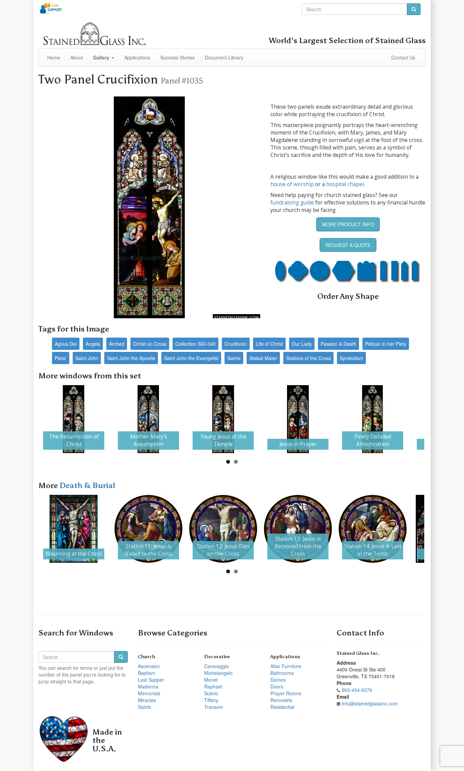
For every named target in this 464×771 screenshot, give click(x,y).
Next (434, 419)
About (76, 57)
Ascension (149, 666)
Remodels (281, 700)
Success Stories (177, 57)
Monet (211, 679)
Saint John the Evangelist (191, 358)
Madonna (148, 686)
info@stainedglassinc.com (370, 703)
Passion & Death (338, 343)
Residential (282, 706)
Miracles (147, 700)
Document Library (224, 57)
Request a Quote (348, 244)
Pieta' (61, 358)
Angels (93, 343)
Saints (233, 358)
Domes (278, 679)
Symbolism (351, 358)
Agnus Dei (66, 343)
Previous (29, 419)
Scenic (211, 693)
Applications (137, 57)
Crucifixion (236, 343)
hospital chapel (345, 184)
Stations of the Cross (308, 358)
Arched (116, 343)
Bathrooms (282, 672)
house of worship (292, 184)
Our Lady (302, 343)
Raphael (213, 686)
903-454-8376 (357, 689)
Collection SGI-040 (195, 343)
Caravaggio (216, 666)
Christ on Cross (149, 343)
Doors (276, 686)
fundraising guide (292, 202)
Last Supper (151, 679)
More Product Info (348, 224)
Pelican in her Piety (385, 343)
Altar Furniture (285, 666)
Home (53, 57)
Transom (213, 706)
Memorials (149, 693)
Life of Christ (269, 343)
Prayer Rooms (285, 693)
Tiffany (211, 700)
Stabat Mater (263, 358)
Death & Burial (87, 485)
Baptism (146, 672)
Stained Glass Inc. (358, 653)
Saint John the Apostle (131, 358)
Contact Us (403, 57)
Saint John (86, 358)
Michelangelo (218, 672)
